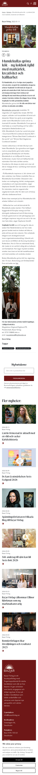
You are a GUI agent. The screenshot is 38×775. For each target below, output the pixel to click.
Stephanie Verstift (8, 348)
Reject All (19, 771)
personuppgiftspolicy (13, 387)
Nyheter (9, 12)
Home (3, 12)
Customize (19, 765)
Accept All (19, 760)
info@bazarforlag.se (12, 715)
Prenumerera (19, 378)
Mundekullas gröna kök (23, 348)
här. (17, 263)
